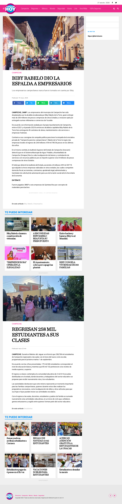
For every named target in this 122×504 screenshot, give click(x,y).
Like (75, 8)
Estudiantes (28, 408)
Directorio (18, 495)
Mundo (52, 8)
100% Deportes (95, 8)
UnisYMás (83, 8)
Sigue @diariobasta (95, 36)
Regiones (34, 8)
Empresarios (37, 203)
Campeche (25, 8)
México (44, 8)
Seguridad (61, 8)
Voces (69, 8)
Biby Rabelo (28, 203)
